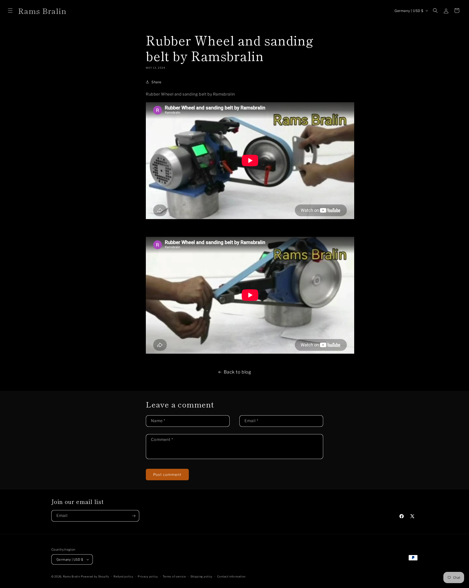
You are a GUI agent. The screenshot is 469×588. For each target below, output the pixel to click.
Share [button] (156, 82)
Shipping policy (202, 576)
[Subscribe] (133, 516)
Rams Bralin (71, 576)
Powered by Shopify (95, 576)
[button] (10, 10)
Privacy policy (148, 576)
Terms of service (174, 576)
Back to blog (237, 371)
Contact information (231, 576)
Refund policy (123, 576)
